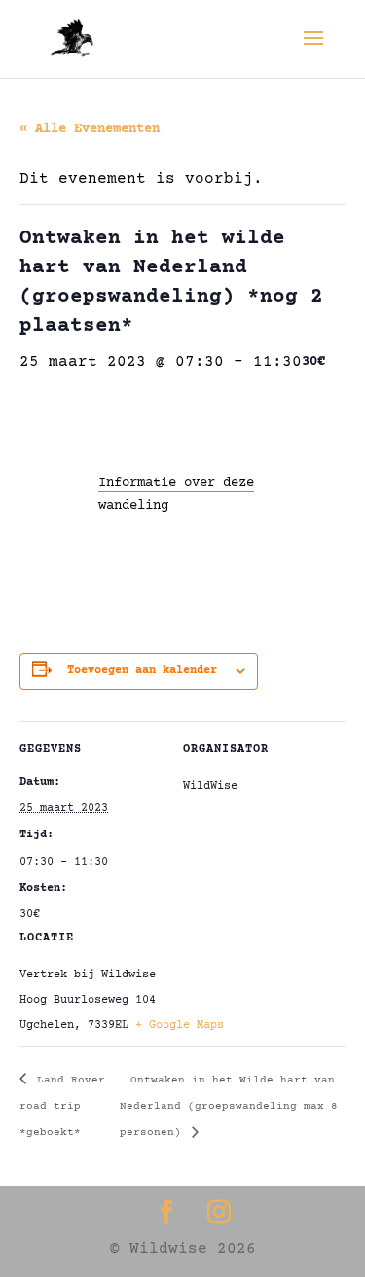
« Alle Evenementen (89, 129)
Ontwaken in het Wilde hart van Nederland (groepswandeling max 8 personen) (229, 1107)
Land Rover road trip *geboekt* (62, 1107)
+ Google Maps (179, 1025)
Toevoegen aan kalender (142, 670)
